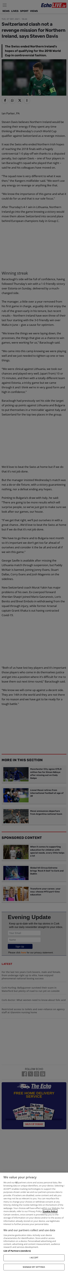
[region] (34, 1223)
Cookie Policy (50, 1211)
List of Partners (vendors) (17, 1250)
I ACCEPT (34, 1257)
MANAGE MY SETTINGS (34, 1267)
